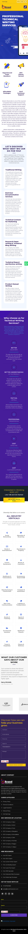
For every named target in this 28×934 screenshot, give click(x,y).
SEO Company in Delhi (9, 837)
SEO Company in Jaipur (9, 822)
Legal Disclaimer (7, 807)
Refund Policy (6, 811)
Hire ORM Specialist (8, 871)
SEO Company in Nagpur (9, 843)
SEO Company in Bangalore (10, 831)
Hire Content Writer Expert (10, 861)
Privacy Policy (6, 801)
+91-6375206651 (7, 886)
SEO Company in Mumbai (10, 840)
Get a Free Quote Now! (14, 500)
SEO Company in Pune (9, 828)
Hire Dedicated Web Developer (11, 874)
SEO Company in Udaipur (9, 847)
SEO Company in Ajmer (9, 825)
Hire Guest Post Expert (9, 868)
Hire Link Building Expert (9, 864)
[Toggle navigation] (25, 7)
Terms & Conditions (8, 804)
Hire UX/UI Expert (7, 858)
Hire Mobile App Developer (10, 877)
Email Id (2, 905)
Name (2, 899)
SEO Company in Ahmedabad (11, 834)
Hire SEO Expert (7, 855)
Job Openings (6, 814)
